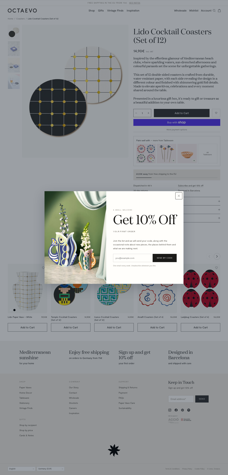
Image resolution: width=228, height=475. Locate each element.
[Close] (178, 195)
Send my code (164, 258)
